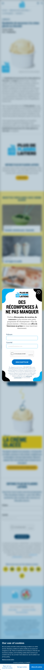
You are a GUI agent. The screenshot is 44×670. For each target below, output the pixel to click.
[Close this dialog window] (38, 292)
